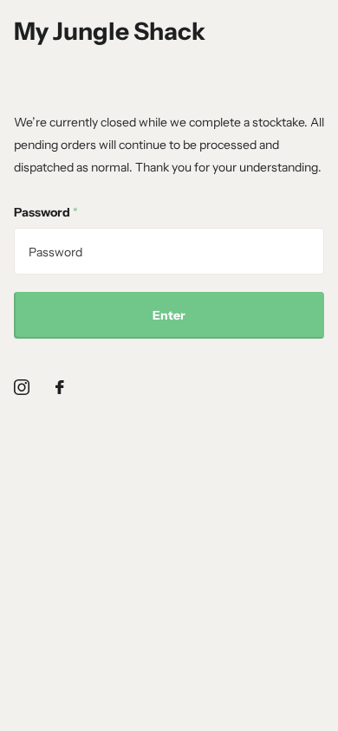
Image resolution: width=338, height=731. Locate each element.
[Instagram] (21, 387)
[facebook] (59, 387)
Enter (169, 315)
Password (46, 212)
